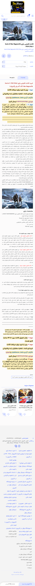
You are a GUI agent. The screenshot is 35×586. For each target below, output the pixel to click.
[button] (31, 402)
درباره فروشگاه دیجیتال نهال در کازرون (11, 485)
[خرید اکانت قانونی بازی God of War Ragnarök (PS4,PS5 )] (17, 430)
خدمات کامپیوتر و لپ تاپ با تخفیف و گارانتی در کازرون (9, 475)
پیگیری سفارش (12, 531)
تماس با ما (29, 565)
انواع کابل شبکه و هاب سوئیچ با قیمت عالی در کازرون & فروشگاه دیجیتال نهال (24, 546)
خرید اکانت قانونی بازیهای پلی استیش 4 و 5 (22, 377)
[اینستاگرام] (19, 446)
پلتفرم (31, 62)
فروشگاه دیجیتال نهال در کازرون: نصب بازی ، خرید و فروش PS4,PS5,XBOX (25, 557)
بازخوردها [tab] (12, 77)
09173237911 (9, 438)
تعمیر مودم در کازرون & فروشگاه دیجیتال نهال (11, 506)
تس (31, 552)
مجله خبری (29, 562)
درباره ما (30, 568)
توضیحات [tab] (23, 77)
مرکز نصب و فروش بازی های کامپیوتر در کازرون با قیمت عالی (24, 494)
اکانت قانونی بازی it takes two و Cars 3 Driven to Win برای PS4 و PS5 (25, 407)
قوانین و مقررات (12, 534)
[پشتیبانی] (15, 446)
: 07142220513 (21, 438)
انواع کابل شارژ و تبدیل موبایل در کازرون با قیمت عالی (9, 466)
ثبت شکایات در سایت (11, 536)
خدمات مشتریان (10, 528)
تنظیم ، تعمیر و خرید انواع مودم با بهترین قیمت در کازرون (24, 454)
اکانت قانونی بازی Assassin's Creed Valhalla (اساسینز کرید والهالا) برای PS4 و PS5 (9, 407)
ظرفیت (31, 66)
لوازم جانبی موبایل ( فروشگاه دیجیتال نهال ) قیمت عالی (25, 466)
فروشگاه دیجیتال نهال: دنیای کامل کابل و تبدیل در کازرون (24, 475)
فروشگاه (27, 541)
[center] (2, 16)
